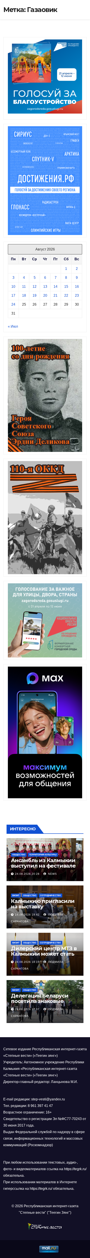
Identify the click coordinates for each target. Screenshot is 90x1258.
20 (45, 295)
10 (13, 286)
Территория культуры (43, 854)
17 (13, 295)
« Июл (13, 326)
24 (13, 304)
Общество (18, 854)
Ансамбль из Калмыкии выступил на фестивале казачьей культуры (43, 865)
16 (77, 286)
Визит (15, 895)
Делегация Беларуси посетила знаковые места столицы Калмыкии (39, 1003)
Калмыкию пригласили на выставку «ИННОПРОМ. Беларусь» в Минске (44, 909)
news (52, 873)
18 (24, 295)
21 (55, 295)
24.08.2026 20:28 (27, 873)
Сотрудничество (50, 895)
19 (34, 295)
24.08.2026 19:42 (27, 914)
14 (55, 286)
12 (34, 286)
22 (66, 295)
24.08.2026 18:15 (27, 962)
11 (24, 286)
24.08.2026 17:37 (27, 1009)
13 (45, 286)
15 (66, 286)
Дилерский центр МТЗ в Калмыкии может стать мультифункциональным (44, 956)
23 (77, 295)
